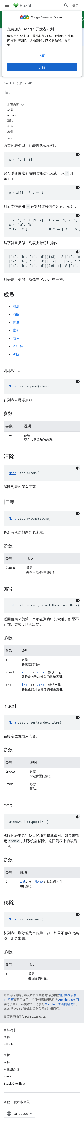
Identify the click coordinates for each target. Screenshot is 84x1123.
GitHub (8, 1044)
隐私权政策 (22, 1102)
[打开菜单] (7, 5)
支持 (7, 1062)
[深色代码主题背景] (77, 154)
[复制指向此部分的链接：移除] (18, 903)
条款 (7, 1102)
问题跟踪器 (11, 1069)
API (30, 83)
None (12, 386)
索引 (16, 330)
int (11, 605)
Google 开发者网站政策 (60, 1004)
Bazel (7, 83)
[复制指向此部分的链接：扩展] (18, 502)
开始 (42, 67)
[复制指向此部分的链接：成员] (18, 295)
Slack (7, 1076)
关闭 (42, 55)
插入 (16, 338)
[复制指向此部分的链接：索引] (18, 589)
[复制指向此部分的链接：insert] (21, 706)
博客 (7, 1037)
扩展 (19, 83)
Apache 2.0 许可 (68, 999)
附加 (16, 306)
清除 (16, 314)
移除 (16, 354)
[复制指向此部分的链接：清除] (18, 457)
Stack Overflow (14, 1083)
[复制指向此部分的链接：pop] (16, 805)
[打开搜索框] (66, 5)
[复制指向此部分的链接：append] (25, 370)
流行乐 (18, 346)
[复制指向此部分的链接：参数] (17, 414)
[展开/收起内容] (22, 104)
